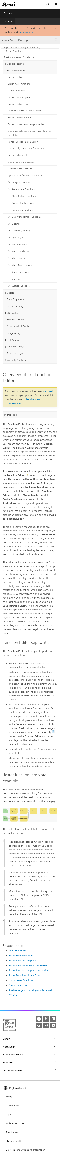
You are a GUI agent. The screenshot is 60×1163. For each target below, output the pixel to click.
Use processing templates (21, 162)
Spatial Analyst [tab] (15, 353)
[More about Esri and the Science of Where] (9, 1025)
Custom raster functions (20, 168)
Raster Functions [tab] (16, 70)
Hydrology (17, 237)
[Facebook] (39, 1019)
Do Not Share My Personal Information (25, 1150)
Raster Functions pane (19, 97)
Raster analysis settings (19, 155)
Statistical (16, 279)
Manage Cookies (14, 1141)
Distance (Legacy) (21, 230)
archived (48, 391)
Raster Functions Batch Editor (23, 141)
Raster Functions (14, 51)
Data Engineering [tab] (16, 299)
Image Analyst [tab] (14, 333)
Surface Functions (21, 285)
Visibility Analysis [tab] (16, 360)
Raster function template (20, 117)
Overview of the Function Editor (24, 110)
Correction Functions (22, 210)
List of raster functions (19, 84)
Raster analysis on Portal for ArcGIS (26, 148)
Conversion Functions (23, 203)
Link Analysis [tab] (14, 339)
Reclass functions (20, 272)
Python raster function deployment (25, 175)
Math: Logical (18, 258)
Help (6, 21)
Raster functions (16, 77)
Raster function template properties (26, 124)
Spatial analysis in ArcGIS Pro (19, 57)
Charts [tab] (10, 292)
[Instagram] (46, 1025)
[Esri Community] (39, 1025)
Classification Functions (24, 196)
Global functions (16, 90)
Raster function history (19, 104)
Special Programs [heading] (12, 1070)
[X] (46, 1019)
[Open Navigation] (56, 4)
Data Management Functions (26, 216)
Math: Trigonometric (22, 265)
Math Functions (19, 244)
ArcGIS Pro (10, 12)
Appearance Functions (23, 189)
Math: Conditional (21, 251)
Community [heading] (9, 1047)
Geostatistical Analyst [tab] (19, 326)
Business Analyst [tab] (16, 319)
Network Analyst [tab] (16, 346)
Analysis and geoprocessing (25, 47)
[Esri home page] (9, 4)
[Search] (48, 4)
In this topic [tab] (10, 414)
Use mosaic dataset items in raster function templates (29, 133)
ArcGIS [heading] (6, 1039)
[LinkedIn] (53, 1019)
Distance (16, 224)
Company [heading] (8, 1062)
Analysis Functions (21, 182)
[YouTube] (53, 1025)
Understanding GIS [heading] (13, 1054)
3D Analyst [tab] (13, 313)
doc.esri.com (26, 31)
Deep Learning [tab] (15, 306)
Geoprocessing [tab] (15, 63)
